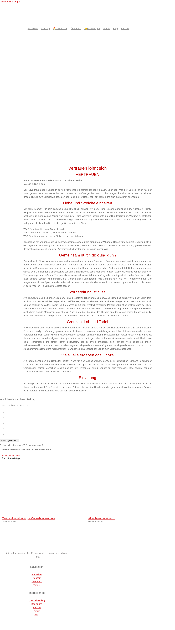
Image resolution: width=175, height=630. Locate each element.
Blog (37, 614)
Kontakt (37, 607)
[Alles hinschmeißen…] (131, 513)
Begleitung (36, 604)
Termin (36, 585)
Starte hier (37, 574)
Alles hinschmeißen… (101, 518)
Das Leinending (37, 600)
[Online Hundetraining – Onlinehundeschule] (44, 513)
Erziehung (3, 455)
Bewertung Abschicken (9, 441)
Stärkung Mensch (14, 455)
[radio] (90, 411)
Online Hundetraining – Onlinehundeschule (28, 518)
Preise (37, 611)
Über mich (37, 581)
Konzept (37, 578)
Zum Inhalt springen (10, 1)
